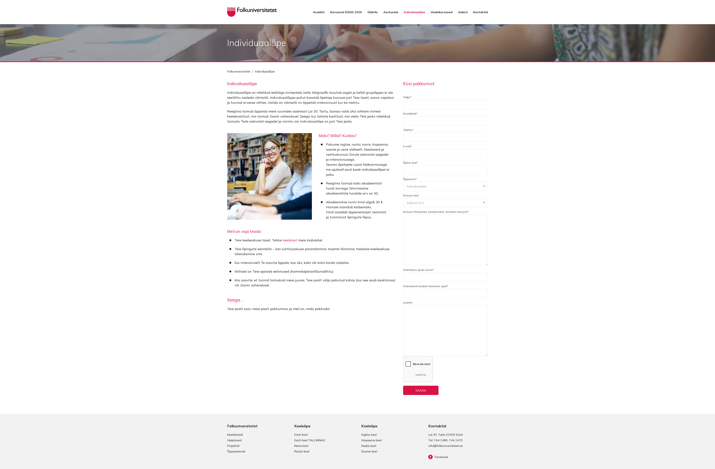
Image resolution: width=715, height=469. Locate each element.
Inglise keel (369, 434)
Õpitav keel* (410, 162)
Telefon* (408, 130)
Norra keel (301, 446)
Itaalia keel (368, 446)
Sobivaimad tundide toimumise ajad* (425, 286)
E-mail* (407, 146)
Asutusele (390, 12)
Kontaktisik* (410, 113)
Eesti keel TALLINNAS (309, 440)
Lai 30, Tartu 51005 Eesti (445, 434)
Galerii (463, 12)
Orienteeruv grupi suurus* (418, 270)
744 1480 (441, 440)
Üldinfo (373, 12)
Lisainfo (408, 302)
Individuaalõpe (414, 12)
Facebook (441, 457)
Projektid (233, 446)
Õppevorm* (410, 179)
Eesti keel (301, 434)
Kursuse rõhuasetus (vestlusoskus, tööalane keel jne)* (436, 211)
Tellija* (407, 97)
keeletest (290, 240)
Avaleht (319, 12)
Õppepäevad (236, 451)
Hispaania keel (371, 440)
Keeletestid (235, 434)
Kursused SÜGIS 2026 (346, 12)
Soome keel (369, 451)
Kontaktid (480, 12)
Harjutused (234, 440)
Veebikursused (441, 12)
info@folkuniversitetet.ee (445, 446)
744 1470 (456, 440)
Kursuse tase (411, 195)
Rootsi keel (301, 451)
